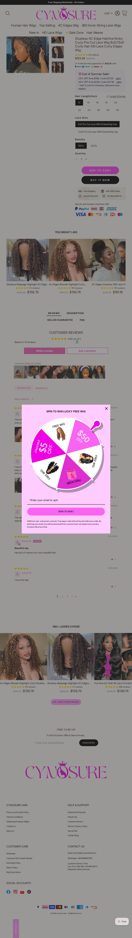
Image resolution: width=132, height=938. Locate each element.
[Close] (106, 408)
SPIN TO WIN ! (66, 511)
